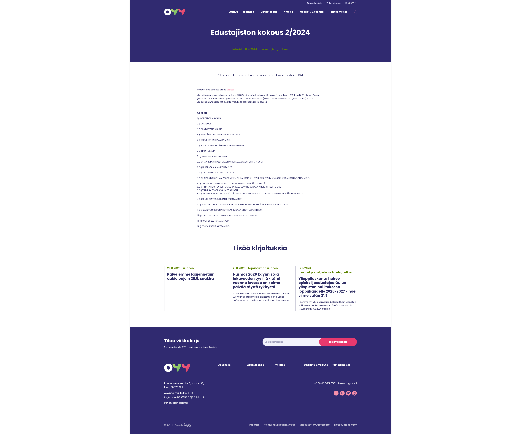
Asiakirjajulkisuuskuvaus (279, 424)
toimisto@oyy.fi (347, 383)
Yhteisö (288, 11)
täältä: (230, 89)
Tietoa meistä (339, 11)
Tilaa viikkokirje (338, 341)
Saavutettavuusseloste (314, 424)
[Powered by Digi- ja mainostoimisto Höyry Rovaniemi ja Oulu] (182, 424)
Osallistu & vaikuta (312, 11)
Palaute (254, 424)
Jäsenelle (248, 11)
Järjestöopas (269, 11)
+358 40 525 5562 (325, 383)
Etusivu (233, 11)
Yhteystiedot (333, 3)
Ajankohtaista (314, 3)
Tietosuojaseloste (345, 424)
